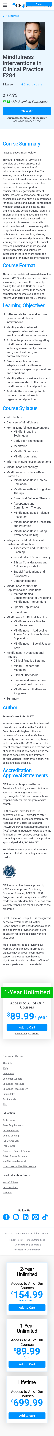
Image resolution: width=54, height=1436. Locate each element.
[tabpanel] (27, 553)
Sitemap (35, 1244)
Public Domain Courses (15, 1156)
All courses (12, 16)
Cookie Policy (21, 1244)
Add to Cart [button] (27, 1027)
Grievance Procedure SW (15, 1089)
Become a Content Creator (16, 1151)
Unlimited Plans (11, 1130)
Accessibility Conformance (27, 1249)
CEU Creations (10, 1187)
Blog (5, 1104)
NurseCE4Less (10, 1182)
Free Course (9, 1145)
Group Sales (9, 1094)
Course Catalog (11, 1135)
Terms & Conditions (35, 1240)
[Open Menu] (5, 5)
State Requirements (13, 1125)
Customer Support (12, 1078)
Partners (7, 1192)
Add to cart (27, 1416)
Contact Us (8, 1073)
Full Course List (11, 1140)
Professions (9, 1120)
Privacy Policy (16, 1240)
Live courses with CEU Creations (19, 1166)
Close (39, 4)
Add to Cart (27, 1307)
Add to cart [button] (27, 110)
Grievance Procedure (13, 1083)
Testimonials (9, 1099)
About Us (7, 1063)
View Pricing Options (27, 1033)
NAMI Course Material (14, 1161)
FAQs (5, 1068)
